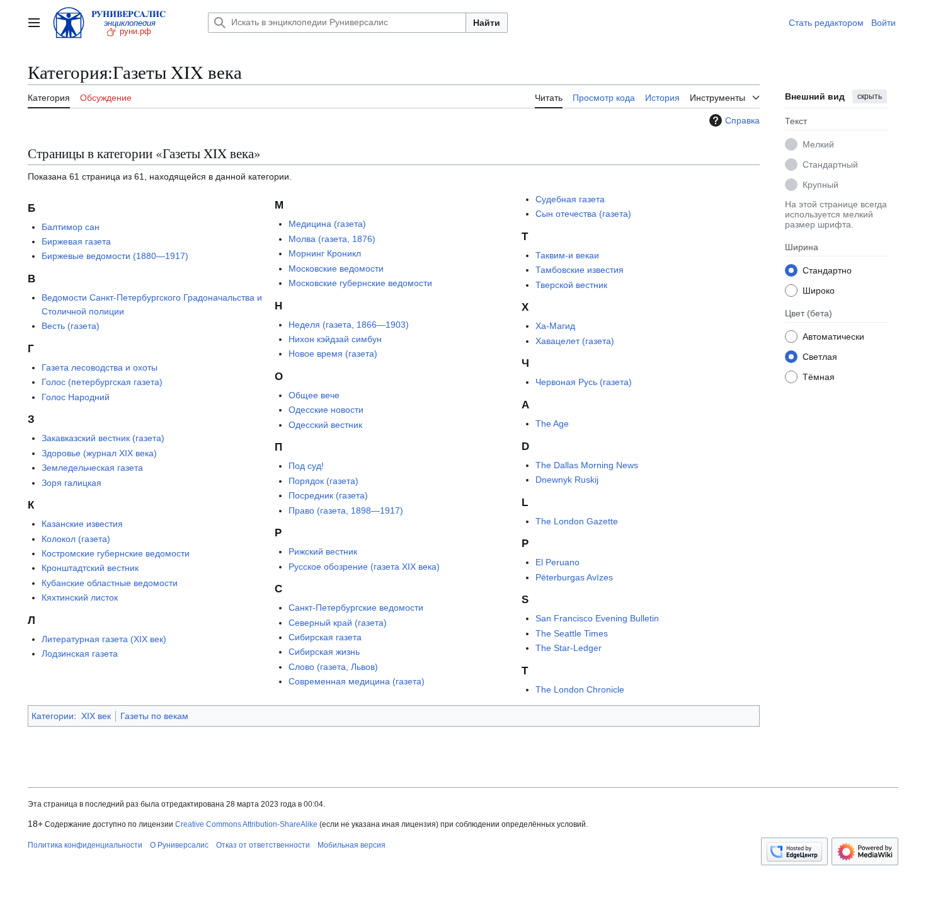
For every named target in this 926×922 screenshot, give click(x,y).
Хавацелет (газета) (574, 341)
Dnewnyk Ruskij (566, 480)
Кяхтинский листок (80, 597)
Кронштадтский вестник (90, 568)
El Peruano (557, 562)
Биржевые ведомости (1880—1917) (115, 256)
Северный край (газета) (338, 623)
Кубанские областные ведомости (110, 583)
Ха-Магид (555, 326)
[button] (34, 23)
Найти (486, 23)
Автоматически (833, 336)
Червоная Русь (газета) (583, 382)
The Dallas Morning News (586, 465)
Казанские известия (82, 524)
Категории (52, 716)
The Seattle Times (571, 633)
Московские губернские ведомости (360, 283)
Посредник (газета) (328, 495)
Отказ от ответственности (263, 845)
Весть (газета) (71, 326)
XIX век (96, 716)
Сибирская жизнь (324, 652)
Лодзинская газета (80, 653)
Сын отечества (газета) (583, 214)
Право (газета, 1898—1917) (346, 510)
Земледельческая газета (92, 468)
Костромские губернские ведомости (116, 553)
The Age (552, 423)
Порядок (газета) (323, 481)
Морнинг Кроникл (325, 253)
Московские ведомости (336, 268)
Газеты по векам (154, 716)
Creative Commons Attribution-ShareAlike (246, 824)
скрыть (869, 96)
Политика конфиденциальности (85, 845)
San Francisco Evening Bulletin (597, 618)
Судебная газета (570, 199)
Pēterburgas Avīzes (574, 577)
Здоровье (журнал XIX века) (99, 453)
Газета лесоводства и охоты (99, 367)
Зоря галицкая (71, 483)
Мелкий (818, 144)
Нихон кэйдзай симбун (335, 339)
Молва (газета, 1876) (332, 239)
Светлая (820, 356)
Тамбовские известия (579, 270)
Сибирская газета (325, 637)
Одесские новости (326, 410)
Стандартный (830, 164)
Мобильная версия (351, 845)
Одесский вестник (325, 425)
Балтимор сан (71, 227)
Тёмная (819, 376)
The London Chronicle (579, 689)
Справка (742, 120)
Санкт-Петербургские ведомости (356, 607)
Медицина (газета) (327, 224)
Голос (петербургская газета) (102, 382)
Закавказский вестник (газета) (103, 438)
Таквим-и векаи (567, 255)
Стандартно (827, 270)
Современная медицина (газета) (357, 681)
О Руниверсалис (179, 845)
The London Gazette (576, 521)
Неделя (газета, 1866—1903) (349, 325)
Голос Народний (76, 397)
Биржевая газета (76, 241)
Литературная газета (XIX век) (104, 639)
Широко (819, 290)
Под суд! (306, 466)
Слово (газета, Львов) (333, 667)
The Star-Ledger (568, 648)
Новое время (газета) (333, 354)
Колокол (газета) (76, 539)
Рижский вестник (323, 551)
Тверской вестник (571, 285)
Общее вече (314, 395)
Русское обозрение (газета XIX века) (364, 567)
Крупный (820, 184)
